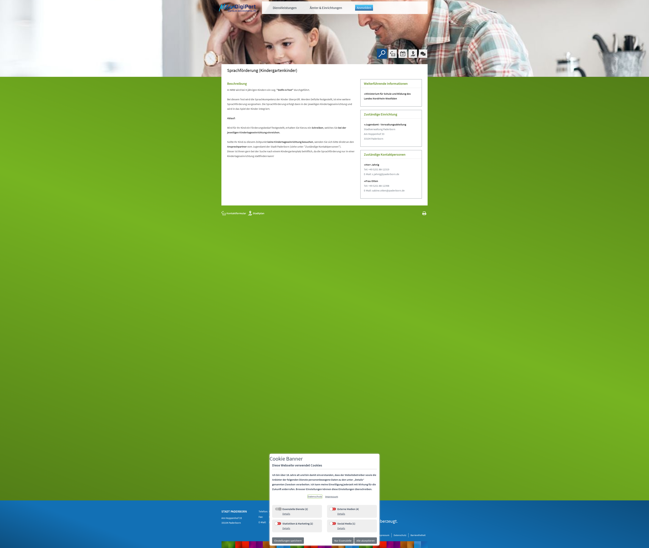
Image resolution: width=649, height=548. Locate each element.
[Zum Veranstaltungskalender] (403, 53)
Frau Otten (372, 181)
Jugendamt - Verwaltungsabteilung (386, 124)
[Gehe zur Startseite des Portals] (238, 8)
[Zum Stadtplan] (413, 53)
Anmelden (364, 8)
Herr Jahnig (372, 164)
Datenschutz (400, 535)
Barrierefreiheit (418, 535)
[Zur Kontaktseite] (392, 53)
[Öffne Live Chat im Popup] (423, 53)
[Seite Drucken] (424, 213)
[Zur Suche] (382, 54)
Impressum (383, 535)
